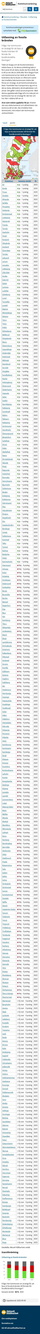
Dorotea (5, 1180)
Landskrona (7, 642)
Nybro (4, 415)
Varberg (5, 946)
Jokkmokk (6, 1067)
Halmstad (6, 357)
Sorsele (5, 368)
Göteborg (6, 294)
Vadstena (6, 1081)
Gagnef (5, 1056)
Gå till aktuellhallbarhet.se (13, 1328)
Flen (4, 507)
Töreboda (6, 935)
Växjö (4, 558)
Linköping (6, 217)
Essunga (5, 1085)
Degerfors (6, 605)
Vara (4, 1099)
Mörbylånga (7, 313)
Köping (5, 788)
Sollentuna (6, 488)
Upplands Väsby (8, 909)
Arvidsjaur (6, 580)
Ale (3, 686)
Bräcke (5, 1202)
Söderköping (7, 1224)
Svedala (5, 898)
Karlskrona (6, 744)
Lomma (5, 287)
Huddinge (6, 704)
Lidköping (6, 269)
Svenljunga (6, 1206)
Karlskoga (6, 752)
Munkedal (6, 1231)
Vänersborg (7, 346)
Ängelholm (6, 518)
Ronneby (5, 477)
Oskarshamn (7, 1143)
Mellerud (5, 335)
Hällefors (6, 719)
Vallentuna (6, 536)
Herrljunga (6, 693)
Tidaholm (6, 916)
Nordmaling (7, 843)
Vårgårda (6, 243)
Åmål (4, 755)
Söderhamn (7, 389)
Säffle (4, 902)
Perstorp (5, 733)
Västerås (5, 960)
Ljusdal (5, 796)
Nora (4, 836)
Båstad (5, 602)
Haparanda (6, 701)
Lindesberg (6, 631)
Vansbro (5, 942)
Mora (4, 342)
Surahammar (7, 895)
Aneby (4, 1103)
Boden (5, 492)
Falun (4, 1140)
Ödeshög (6, 1195)
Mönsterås (6, 829)
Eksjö (4, 638)
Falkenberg (6, 653)
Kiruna (5, 1045)
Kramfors (6, 766)
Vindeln (5, 196)
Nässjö (5, 1165)
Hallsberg (6, 682)
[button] (4, 138)
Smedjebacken (8, 1154)
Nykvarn (5, 419)
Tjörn (4, 320)
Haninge (5, 697)
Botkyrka (5, 554)
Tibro (4, 624)
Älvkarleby (6, 627)
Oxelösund (6, 858)
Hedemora (6, 690)
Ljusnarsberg (7, 799)
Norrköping (7, 404)
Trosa (4, 192)
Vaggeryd (6, 938)
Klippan (5, 759)
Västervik (6, 221)
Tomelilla (5, 302)
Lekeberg (6, 1019)
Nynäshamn (7, 1184)
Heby (4, 448)
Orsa (4, 1158)
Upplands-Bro (8, 525)
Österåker (6, 250)
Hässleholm (7, 510)
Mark (4, 810)
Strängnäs (6, 884)
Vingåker (5, 371)
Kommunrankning (11, 17)
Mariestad (6, 1001)
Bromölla (6, 594)
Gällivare (5, 671)
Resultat (24, 17)
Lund (4, 298)
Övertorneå (7, 997)
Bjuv (4, 613)
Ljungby (5, 792)
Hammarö (6, 565)
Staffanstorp (7, 1198)
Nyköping (6, 422)
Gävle (4, 283)
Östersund (6, 386)
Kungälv (5, 1023)
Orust (4, 444)
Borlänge (6, 529)
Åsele (4, 1037)
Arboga (5, 569)
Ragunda (5, 470)
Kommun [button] (9, 181)
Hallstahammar (8, 1078)
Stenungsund (7, 433)
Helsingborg (7, 382)
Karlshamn (6, 748)
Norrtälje (6, 847)
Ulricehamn (7, 1063)
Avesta (5, 1008)
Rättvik (5, 1129)
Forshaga (6, 1114)
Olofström (6, 851)
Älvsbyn (5, 982)
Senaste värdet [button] (24, 181)
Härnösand (6, 503)
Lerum (5, 261)
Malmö (5, 309)
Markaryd (6, 1235)
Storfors (5, 1169)
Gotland (5, 247)
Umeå (4, 532)
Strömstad (6, 887)
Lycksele (5, 1015)
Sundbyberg (7, 375)
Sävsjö (4, 906)
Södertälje (6, 353)
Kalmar (5, 551)
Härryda (5, 726)
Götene (5, 675)
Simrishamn (7, 481)
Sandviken (6, 1121)
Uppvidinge (7, 349)
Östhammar (7, 990)
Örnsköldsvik (7, 459)
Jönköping (6, 1052)
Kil (3, 185)
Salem (4, 873)
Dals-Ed (5, 280)
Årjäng (5, 971)
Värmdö (5, 964)
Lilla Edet (5, 272)
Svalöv (4, 400)
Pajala (4, 862)
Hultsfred (6, 474)
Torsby (5, 254)
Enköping (6, 496)
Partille (5, 668)
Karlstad (5, 540)
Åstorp (5, 1041)
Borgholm (6, 1004)
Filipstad (5, 657)
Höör (4, 741)
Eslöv (4, 572)
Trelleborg (6, 927)
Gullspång (6, 587)
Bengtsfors (6, 437)
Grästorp (6, 649)
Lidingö (5, 832)
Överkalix (6, 1191)
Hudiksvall (6, 708)
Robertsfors (7, 865)
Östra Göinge (7, 993)
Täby (4, 543)
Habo (4, 327)
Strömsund (6, 426)
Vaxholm (5, 232)
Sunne (4, 891)
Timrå (4, 920)
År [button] (36, 181)
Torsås (5, 228)
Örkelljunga (7, 1228)
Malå (4, 1012)
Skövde (5, 463)
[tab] (5, 123)
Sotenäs (5, 1213)
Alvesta (5, 316)
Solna (4, 880)
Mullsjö (5, 821)
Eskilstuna (6, 499)
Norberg (5, 840)
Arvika (4, 276)
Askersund (6, 583)
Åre (3, 521)
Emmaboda (7, 646)
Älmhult (5, 979)
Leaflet (36, 178)
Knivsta (5, 763)
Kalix (4, 1048)
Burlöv (5, 598)
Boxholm (5, 1217)
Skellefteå (6, 452)
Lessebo (5, 265)
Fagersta (5, 1176)
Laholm (5, 774)
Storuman (6, 1173)
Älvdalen (5, 1096)
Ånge (4, 1242)
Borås (4, 591)
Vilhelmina (6, 949)
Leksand (5, 258)
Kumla (4, 777)
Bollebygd (6, 1209)
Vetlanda (5, 210)
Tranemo (6, 1030)
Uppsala (5, 393)
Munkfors (6, 825)
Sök (30, 9)
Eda (3, 609)
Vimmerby (6, 1132)
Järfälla (5, 203)
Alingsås (5, 199)
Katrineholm (7, 561)
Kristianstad (7, 214)
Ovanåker (6, 1136)
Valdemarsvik (7, 1092)
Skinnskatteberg (8, 1147)
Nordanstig (6, 1220)
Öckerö (5, 986)
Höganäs (5, 730)
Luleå (4, 803)
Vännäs (5, 953)
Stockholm (6, 430)
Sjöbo (4, 876)
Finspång (6, 206)
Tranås (5, 225)
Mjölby (5, 814)
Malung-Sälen (7, 807)
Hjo (3, 616)
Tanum (5, 913)
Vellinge (5, 1110)
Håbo (4, 715)
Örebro (5, 514)
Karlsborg (6, 620)
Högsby (5, 737)
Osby (4, 854)
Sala (4, 869)
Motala (5, 818)
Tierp (4, 324)
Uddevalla (6, 1059)
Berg (4, 1239)
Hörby (4, 1070)
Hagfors (5, 679)
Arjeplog (5, 576)
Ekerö (4, 635)
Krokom (5, 1026)
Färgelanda (6, 338)
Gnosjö (5, 1089)
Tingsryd (5, 924)
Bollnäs (5, 1118)
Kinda (4, 188)
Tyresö (5, 547)
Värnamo (6, 957)
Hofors (5, 1074)
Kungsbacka (7, 781)
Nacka (4, 378)
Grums (5, 664)
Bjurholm (6, 485)
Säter (4, 397)
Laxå (4, 1034)
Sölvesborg (6, 331)
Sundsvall (6, 411)
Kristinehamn (7, 770)
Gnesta (5, 1107)
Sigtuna (5, 1125)
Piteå (4, 466)
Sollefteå (5, 441)
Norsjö (5, 1187)
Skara (4, 455)
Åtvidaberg (6, 975)
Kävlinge (5, 785)
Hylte (4, 712)
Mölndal (5, 360)
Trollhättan (6, 931)
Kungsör (5, 239)
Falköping (6, 408)
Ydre (4, 968)
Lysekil (5, 305)
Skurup (5, 1151)
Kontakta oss (7, 1323)
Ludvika (5, 291)
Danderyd (6, 364)
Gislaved (5, 660)
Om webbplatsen (9, 1318)
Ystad (4, 236)
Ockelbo (5, 1162)
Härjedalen (6, 723)
